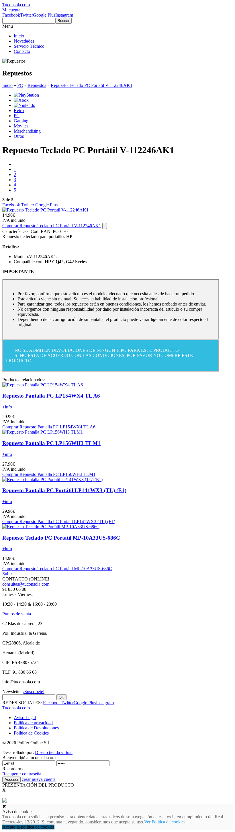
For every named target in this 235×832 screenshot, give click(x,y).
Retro (19, 110)
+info (7, 406)
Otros (19, 136)
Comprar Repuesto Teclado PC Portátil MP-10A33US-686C (57, 568)
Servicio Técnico (29, 46)
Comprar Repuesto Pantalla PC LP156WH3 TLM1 (48, 474)
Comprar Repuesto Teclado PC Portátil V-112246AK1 (51, 225)
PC (20, 85)
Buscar (63, 21)
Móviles (21, 125)
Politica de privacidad (33, 722)
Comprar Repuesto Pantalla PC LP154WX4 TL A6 (48, 426)
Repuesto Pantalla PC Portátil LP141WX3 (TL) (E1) (64, 490)
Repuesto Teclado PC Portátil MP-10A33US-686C (61, 538)
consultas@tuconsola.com (25, 584)
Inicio (19, 35)
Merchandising (27, 131)
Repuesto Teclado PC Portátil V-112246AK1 (91, 85)
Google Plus (44, 15)
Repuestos (37, 85)
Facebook (11, 15)
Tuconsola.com (16, 707)
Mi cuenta (11, 9)
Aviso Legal (25, 717)
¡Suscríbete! (33, 691)
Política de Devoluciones (36, 727)
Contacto (22, 51)
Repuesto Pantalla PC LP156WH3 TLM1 (51, 443)
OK (61, 697)
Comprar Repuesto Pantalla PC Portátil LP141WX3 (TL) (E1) (58, 521)
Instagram (64, 15)
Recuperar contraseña (21, 773)
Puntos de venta (16, 613)
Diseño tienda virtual (54, 752)
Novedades (24, 41)
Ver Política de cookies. (165, 821)
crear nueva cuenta (39, 779)
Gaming (21, 120)
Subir (7, 573)
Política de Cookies (31, 733)
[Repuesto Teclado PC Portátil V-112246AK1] (45, 209)
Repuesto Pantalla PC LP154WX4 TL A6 (51, 396)
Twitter (26, 15)
